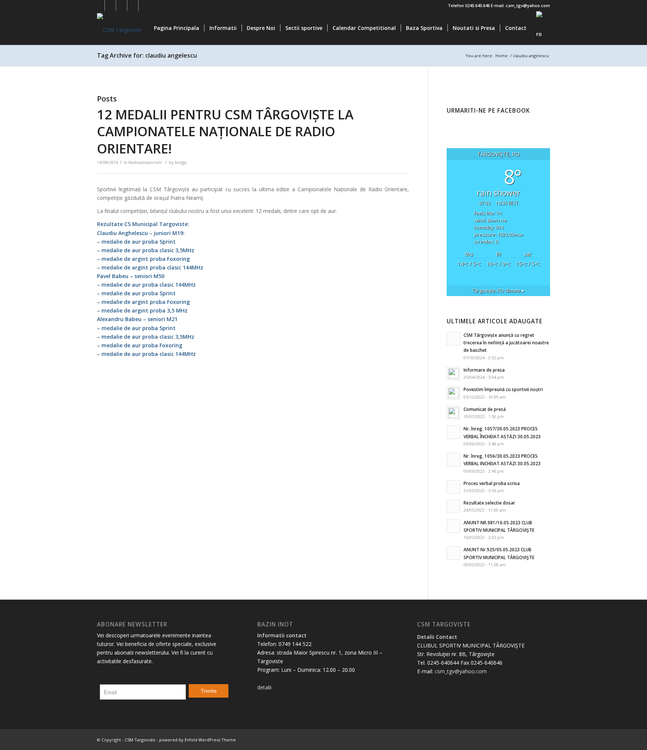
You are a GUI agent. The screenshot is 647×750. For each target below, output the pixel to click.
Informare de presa (484, 370)
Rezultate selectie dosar (489, 503)
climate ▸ (498, 290)
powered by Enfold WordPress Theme (197, 740)
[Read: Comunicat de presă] (453, 413)
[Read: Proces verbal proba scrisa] (453, 487)
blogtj (180, 162)
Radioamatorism (145, 162)
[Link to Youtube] (121, 5)
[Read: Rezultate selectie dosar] (453, 506)
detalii (264, 687)
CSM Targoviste (140, 740)
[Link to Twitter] (110, 5)
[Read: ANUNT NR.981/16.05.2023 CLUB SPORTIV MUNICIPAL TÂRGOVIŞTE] (453, 526)
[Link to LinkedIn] (132, 5)
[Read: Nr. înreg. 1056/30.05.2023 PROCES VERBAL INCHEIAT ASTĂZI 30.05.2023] (453, 459)
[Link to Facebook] (99, 5)
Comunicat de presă (485, 409)
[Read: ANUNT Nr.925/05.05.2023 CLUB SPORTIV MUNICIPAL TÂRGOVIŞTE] (453, 553)
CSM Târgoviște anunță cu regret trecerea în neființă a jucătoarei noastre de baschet (506, 342)
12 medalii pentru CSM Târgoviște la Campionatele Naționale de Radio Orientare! (225, 131)
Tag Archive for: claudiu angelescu (147, 55)
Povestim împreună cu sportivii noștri (503, 389)
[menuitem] (176, 28)
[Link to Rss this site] (144, 5)
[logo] (119, 28)
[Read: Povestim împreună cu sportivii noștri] (453, 393)
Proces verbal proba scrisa (492, 483)
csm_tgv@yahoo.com (461, 671)
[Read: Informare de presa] (453, 373)
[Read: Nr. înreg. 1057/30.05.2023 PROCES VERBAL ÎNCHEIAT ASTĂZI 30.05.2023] (453, 432)
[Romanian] (540, 28)
